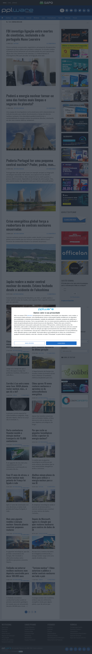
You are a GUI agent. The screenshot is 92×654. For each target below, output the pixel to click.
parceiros (29, 315)
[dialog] (46, 327)
